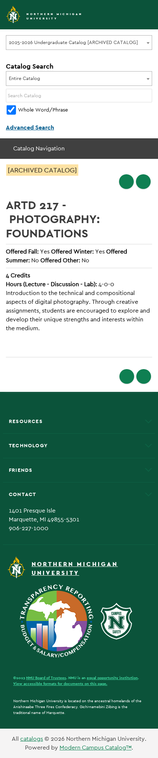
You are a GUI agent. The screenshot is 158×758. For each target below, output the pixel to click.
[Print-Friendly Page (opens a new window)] (126, 181)
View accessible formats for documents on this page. (60, 683)
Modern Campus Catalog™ (96, 747)
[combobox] (79, 42)
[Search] (147, 95)
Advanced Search (30, 127)
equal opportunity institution (112, 677)
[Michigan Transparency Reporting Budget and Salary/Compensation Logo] (59, 620)
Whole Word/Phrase (43, 109)
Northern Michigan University (54, 16)
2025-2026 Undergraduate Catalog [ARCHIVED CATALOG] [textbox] (73, 42)
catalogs (31, 739)
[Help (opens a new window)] (143, 181)
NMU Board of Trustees (46, 677)
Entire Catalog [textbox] (24, 78)
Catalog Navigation (39, 148)
